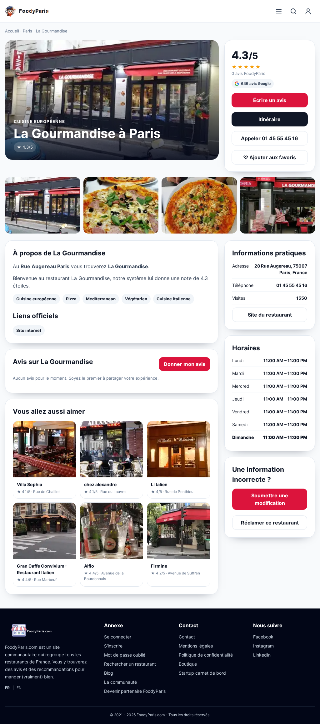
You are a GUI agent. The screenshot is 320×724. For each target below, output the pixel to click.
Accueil (12, 30)
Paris (27, 30)
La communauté (120, 682)
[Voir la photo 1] (42, 205)
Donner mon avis (184, 364)
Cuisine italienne (174, 298)
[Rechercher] (293, 11)
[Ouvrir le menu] (279, 11)
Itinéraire (269, 119)
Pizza (71, 298)
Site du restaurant (270, 315)
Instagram (263, 645)
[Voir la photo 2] (121, 205)
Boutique (188, 664)
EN (19, 687)
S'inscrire (113, 645)
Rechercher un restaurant (130, 664)
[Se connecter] (308, 11)
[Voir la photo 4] (277, 205)
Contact (187, 636)
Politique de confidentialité (206, 655)
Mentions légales (196, 645)
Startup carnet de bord (202, 673)
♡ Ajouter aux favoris (269, 157)
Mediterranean (101, 298)
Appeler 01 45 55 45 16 (269, 138)
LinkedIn (262, 655)
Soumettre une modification (269, 499)
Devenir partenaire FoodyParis (135, 691)
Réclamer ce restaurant (270, 523)
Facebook (263, 636)
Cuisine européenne (36, 298)
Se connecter (117, 636)
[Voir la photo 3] (199, 205)
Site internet (28, 330)
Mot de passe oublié (124, 655)
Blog (108, 673)
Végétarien (136, 298)
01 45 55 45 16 (291, 285)
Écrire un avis (269, 100)
